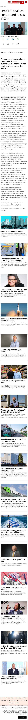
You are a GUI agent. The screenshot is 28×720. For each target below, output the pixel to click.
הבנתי (22, 717)
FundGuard (9, 77)
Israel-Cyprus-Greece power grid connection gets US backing (13, 531)
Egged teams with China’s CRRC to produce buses (13, 440)
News (5, 6)
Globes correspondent (16, 52)
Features (18, 698)
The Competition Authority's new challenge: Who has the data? (14, 290)
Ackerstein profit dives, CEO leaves (11, 351)
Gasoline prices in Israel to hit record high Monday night (12, 260)
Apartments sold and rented (12, 231)
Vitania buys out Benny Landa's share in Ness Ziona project (13, 411)
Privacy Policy (21, 705)
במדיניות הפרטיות (19, 711)
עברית (17, 703)
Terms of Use (12, 705)
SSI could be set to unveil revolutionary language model (13, 618)
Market (24, 698)
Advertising (4, 705)
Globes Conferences (13, 700)
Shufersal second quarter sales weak (13, 382)
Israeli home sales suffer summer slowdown (14, 588)
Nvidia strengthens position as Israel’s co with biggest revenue (13, 500)
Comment (12, 698)
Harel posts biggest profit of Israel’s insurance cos (12, 678)
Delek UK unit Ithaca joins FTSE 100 (13, 560)
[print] (3, 44)
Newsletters (4, 700)
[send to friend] (8, 44)
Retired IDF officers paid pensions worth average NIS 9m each (14, 647)
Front (1, 6)
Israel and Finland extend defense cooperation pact (14, 320)
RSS (21, 700)
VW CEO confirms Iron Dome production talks (12, 470)
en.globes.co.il (4, 205)
